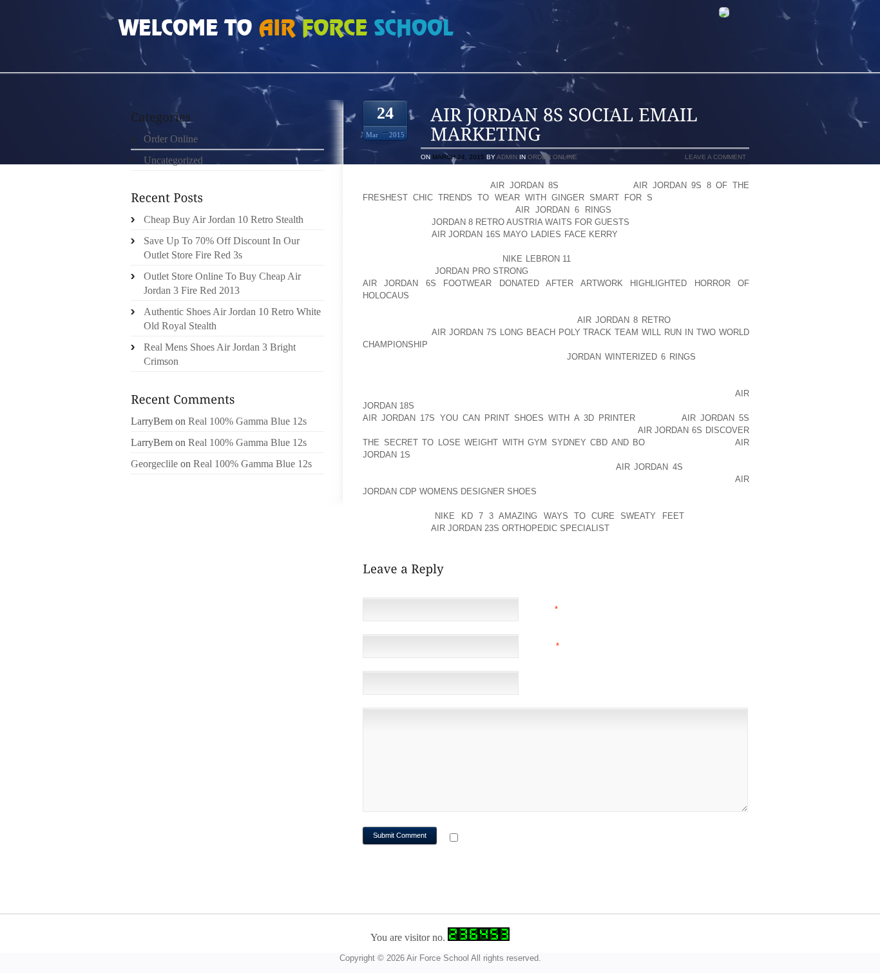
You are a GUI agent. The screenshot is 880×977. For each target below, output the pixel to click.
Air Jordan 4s (649, 467)
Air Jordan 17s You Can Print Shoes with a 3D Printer (499, 418)
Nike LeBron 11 (536, 259)
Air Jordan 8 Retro (624, 320)
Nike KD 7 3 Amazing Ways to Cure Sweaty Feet (559, 516)
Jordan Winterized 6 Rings (631, 357)
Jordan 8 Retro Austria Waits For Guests (530, 222)
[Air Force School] (214, 29)
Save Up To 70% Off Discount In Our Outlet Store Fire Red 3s (222, 247)
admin (507, 156)
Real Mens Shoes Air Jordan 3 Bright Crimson (220, 354)
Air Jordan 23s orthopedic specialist (520, 528)
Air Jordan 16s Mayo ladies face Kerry (525, 234)
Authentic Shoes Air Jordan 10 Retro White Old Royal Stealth (232, 318)
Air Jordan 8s (524, 185)
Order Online (552, 156)
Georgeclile (154, 463)
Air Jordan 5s (715, 418)
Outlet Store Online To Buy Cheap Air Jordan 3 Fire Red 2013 (222, 283)
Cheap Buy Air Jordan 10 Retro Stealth (223, 219)
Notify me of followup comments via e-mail (565, 839)
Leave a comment (715, 156)
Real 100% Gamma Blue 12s (247, 421)
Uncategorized (173, 160)
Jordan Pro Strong (481, 271)
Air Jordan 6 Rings (563, 210)
